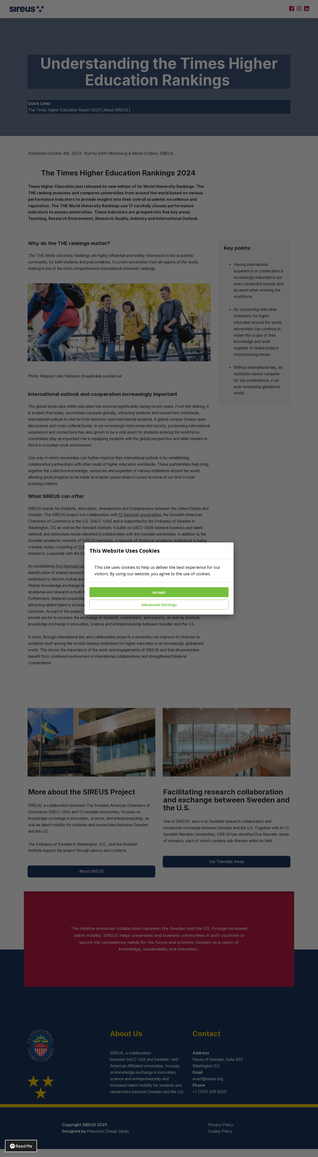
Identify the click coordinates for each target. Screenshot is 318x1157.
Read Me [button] (24, 1146)
